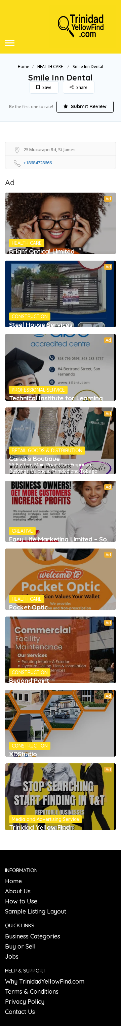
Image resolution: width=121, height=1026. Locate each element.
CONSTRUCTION (30, 316)
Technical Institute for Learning (56, 398)
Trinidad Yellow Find (39, 827)
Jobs (11, 956)
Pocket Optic (28, 607)
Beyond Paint (29, 680)
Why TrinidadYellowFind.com (44, 981)
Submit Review (88, 106)
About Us (18, 891)
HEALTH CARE (50, 66)
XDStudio (23, 754)
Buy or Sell (20, 946)
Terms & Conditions (31, 991)
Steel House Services (41, 324)
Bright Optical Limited (42, 251)
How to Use (21, 901)
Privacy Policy (24, 1001)
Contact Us (20, 1012)
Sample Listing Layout (35, 911)
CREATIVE (22, 531)
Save (46, 87)
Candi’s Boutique (34, 458)
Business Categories (32, 936)
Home (23, 66)
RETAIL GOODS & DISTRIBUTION (47, 451)
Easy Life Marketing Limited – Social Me (60, 539)
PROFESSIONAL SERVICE (38, 390)
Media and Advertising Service (45, 819)
